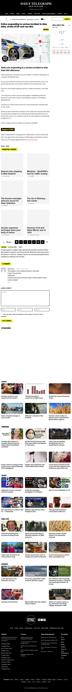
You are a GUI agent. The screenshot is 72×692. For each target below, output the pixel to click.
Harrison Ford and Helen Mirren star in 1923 (36, 230)
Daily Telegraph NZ (19, 19)
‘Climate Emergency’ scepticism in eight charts (34, 397)
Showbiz (59, 679)
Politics (38, 679)
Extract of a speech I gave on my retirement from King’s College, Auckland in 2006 (58, 603)
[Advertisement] (61, 73)
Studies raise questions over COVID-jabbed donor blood (35, 465)
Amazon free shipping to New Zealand (11, 172)
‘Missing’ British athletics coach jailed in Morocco (57, 510)
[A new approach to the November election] (12, 571)
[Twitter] (21, 242)
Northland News (5, 644)
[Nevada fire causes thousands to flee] (60, 388)
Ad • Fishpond (31, 203)
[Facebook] (25, 242)
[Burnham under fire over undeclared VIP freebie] (12, 388)
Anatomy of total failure (9, 602)
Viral (49, 681)
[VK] (38, 242)
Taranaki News (5, 655)
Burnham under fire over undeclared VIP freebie (9, 397)
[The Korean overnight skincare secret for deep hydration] (12, 188)
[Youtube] (44, 620)
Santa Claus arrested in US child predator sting (10, 556)
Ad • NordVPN (31, 176)
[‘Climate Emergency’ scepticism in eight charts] (36, 388)
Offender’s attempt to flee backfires (27, 655)
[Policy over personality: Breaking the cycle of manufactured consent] (60, 433)
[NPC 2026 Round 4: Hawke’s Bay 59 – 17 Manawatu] (12, 502)
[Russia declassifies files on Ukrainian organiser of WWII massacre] (36, 526)
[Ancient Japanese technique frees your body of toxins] (12, 217)
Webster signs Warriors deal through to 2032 (34, 510)
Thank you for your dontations (48, 637)
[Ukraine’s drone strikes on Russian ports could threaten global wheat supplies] (60, 408)
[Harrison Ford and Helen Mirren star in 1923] (38, 217)
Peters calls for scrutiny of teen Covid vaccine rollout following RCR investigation (12, 466)
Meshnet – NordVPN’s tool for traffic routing (37, 172)
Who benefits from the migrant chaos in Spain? (35, 603)
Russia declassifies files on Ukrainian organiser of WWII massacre (34, 535)
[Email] (30, 242)
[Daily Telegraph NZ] (8, 19)
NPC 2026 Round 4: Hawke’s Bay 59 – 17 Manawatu (12, 510)
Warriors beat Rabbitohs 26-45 (59, 490)
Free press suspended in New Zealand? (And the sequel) (35, 579)
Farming (44, 679)
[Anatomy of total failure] (12, 594)
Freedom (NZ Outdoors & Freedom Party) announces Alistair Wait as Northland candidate (10, 444)
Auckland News (12, 247)
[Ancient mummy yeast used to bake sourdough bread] (60, 547)
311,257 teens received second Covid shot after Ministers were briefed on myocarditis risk (59, 466)
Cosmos (38, 681)
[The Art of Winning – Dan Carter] (38, 188)
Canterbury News (5, 664)
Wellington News (5, 657)
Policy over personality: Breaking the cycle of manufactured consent (57, 443)
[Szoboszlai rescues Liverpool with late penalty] (12, 482)
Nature (32, 679)
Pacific (16, 679)
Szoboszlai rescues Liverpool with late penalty (11, 491)
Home (3, 146)
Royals (44, 681)
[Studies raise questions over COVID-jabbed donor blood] (36, 457)
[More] (47, 242)
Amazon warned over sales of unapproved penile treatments (35, 556)
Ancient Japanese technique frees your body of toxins (11, 230)
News (46, 29)
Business (24, 681)
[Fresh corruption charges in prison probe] (12, 408)
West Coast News (5, 662)
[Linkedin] (42, 242)
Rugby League (52, 679)
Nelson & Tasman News (7, 660)
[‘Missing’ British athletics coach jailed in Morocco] (60, 502)
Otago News (4, 666)
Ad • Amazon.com (6, 176)
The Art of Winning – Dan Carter (37, 199)
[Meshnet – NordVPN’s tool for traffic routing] (38, 161)
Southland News (5, 669)
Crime (20, 247)
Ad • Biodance (5, 205)
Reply (9, 282)
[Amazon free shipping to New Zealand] (12, 161)
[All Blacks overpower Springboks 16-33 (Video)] (36, 482)
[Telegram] (17, 242)
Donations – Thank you (47, 651)
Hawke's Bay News (6, 653)
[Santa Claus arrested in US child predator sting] (12, 547)
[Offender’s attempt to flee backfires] (36, 408)
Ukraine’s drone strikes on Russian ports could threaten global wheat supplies (59, 417)
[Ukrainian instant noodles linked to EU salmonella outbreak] (60, 526)
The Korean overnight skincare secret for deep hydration (11, 200)
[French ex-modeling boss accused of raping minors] (12, 526)
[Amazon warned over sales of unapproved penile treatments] (36, 547)
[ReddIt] (34, 242)
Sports (21, 679)
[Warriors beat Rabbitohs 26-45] (60, 482)
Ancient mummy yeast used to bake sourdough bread (59, 556)
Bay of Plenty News (6, 648)
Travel (65, 679)
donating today (32, 140)
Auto (29, 681)
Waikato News (5, 650)
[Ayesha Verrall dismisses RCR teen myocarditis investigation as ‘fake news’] (36, 433)
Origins (27, 679)
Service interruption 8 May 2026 (49, 640)
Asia (33, 681)
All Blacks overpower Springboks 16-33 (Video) (33, 491)
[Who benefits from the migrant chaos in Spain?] (36, 594)
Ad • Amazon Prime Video (33, 235)
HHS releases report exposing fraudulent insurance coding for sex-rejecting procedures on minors (59, 581)
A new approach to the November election (9, 579)
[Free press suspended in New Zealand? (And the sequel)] (36, 571)
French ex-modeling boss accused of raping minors (10, 534)
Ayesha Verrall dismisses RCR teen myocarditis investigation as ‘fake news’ (35, 443)
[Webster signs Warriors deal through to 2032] (36, 502)
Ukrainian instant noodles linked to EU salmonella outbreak (58, 535)
